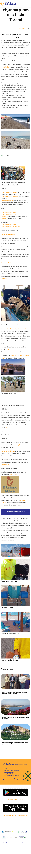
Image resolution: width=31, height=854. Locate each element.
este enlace (27, 435)
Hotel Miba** (13, 355)
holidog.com (13, 474)
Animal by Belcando (7, 200)
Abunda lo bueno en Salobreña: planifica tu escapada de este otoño (15, 718)
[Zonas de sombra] (15, 605)
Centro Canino (8, 234)
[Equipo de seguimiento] (15, 579)
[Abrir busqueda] (24, 3)
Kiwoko (4, 218)
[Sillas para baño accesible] (15, 632)
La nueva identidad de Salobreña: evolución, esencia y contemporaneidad (15, 743)
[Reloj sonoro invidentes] (15, 658)
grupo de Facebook (6, 464)
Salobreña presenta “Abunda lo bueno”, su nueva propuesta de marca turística (14, 693)
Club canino (6, 263)
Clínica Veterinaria (9, 192)
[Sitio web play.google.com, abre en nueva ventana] (15, 792)
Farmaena (4, 216)
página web (4, 278)
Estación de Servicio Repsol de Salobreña (15, 329)
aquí (5, 259)
